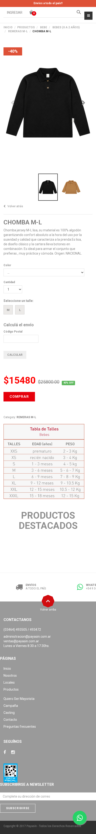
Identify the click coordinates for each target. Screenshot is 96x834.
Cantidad (9, 282)
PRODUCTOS (26, 27)
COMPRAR (19, 396)
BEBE (43, 27)
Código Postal (12, 331)
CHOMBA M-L (22, 222)
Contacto (10, 719)
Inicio (8, 27)
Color (7, 265)
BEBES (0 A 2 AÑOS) (66, 27)
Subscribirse (17, 808)
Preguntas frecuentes (19, 726)
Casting (9, 712)
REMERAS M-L (18, 31)
